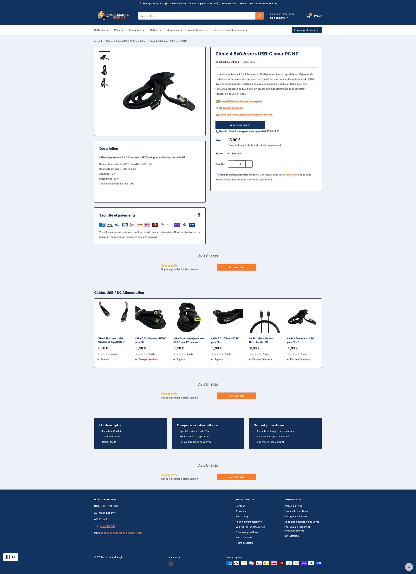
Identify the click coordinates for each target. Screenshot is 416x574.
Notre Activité (244, 537)
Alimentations (196, 29)
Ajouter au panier (240, 124)
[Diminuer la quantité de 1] (231, 164)
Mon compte (277, 17)
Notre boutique (244, 542)
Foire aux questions (247, 532)
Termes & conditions (296, 510)
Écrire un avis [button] (236, 267)
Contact (240, 505)
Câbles (154, 29)
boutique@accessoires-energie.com (121, 532)
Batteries (99, 29)
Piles (117, 29)
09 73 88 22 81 (107, 525)
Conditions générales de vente (301, 521)
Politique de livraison (296, 516)
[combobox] (10, 557)
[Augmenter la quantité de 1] (249, 164)
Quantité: (220, 163)
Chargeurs (135, 29)
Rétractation (291, 535)
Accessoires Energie (227, 62)
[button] (308, 16)
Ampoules (173, 29)
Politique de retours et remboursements (297, 528)
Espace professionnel (306, 29)
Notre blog (242, 516)
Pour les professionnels (249, 521)
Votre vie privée (293, 505)
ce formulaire (290, 174)
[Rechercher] (259, 16)
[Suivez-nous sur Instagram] (171, 563)
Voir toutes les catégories (250, 526)
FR (13, 557)
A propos (241, 510)
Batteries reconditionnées (229, 29)
